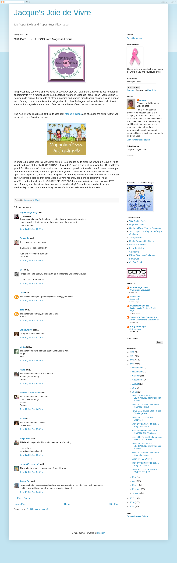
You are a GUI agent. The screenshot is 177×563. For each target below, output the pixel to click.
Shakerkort (134, 299)
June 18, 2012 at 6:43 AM (31, 492)
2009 (132, 506)
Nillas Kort (134, 296)
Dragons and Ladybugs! (139, 290)
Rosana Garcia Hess (30, 393)
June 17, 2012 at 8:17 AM (31, 338)
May (134, 477)
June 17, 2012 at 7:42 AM (31, 320)
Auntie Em (25, 481)
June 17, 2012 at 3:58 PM (31, 429)
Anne (22, 370)
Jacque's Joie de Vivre (52, 12)
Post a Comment (25, 498)
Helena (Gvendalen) (29, 464)
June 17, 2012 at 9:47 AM (31, 409)
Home (67, 504)
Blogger (100, 533)
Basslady (24, 238)
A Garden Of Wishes (139, 306)
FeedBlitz (151, 90)
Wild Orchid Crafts (137, 221)
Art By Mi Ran (135, 238)
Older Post (113, 504)
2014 (132, 356)
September (137, 380)
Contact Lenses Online (137, 516)
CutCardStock (135, 262)
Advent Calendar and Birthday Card (144, 320)
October (136, 376)
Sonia (23, 347)
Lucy (22, 293)
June (134, 392)
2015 (132, 352)
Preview (130, 90)
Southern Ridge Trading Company (145, 228)
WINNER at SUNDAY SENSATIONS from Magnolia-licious (147, 397)
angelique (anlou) (28, 212)
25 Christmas (135, 329)
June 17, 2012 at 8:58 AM (31, 383)
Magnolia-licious (73, 114)
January (136, 493)
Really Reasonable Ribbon (141, 241)
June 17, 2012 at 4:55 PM (31, 455)
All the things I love (138, 287)
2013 (132, 360)
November (137, 372)
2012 (132, 364)
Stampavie (134, 252)
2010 (132, 502)
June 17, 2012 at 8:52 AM (31, 361)
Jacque (142, 100)
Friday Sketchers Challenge (142, 255)
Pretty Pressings (137, 326)
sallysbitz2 (25, 438)
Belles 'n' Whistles (137, 245)
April (134, 481)
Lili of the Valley (136, 248)
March (135, 485)
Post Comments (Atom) (37, 509)
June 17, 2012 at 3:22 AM (31, 229)
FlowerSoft (134, 259)
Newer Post (20, 504)
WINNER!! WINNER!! (142, 459)
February (136, 489)
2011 (132, 498)
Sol (21, 270)
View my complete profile (138, 140)
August (135, 384)
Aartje (23, 418)
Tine (22, 310)
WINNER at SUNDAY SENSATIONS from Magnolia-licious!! (147, 446)
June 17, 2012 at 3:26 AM (31, 261)
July (134, 388)
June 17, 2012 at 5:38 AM (31, 283)
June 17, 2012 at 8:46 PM (31, 472)
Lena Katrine (26, 330)
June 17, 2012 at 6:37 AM (31, 300)
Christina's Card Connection (143, 317)
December (137, 368)
